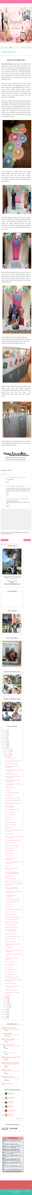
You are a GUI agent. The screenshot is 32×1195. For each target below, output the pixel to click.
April (6, 1002)
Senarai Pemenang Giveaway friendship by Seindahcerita (12, 872)
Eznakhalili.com (8, 1083)
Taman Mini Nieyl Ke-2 (10, 787)
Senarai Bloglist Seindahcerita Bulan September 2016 (13, 770)
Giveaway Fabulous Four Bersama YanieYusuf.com (13, 784)
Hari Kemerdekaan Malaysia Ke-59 (13, 761)
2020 (5, 740)
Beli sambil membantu (10, 933)
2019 (5, 742)
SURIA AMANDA (8, 1033)
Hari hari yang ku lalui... (10, 1028)
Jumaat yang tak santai (9, 1052)
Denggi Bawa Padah (10, 822)
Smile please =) (8, 817)
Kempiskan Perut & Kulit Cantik (12, 798)
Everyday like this (9, 947)
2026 (5, 730)
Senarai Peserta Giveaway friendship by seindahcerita (13, 892)
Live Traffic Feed (12, 1138)
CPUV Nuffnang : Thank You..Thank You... (13, 954)
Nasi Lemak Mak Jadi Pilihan (11, 793)
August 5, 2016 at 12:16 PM (21, 498)
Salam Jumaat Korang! (10, 938)
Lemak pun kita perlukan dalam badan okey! (12, 944)
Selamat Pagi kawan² (10, 964)
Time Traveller (12, 1110)
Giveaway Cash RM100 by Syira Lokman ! (12, 986)
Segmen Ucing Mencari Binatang (13, 881)
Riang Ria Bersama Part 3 (11, 983)
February (7, 1005)
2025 (5, 731)
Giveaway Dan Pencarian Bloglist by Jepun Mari (13, 884)
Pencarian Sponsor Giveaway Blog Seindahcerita (13, 951)
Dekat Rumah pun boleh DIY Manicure (12, 958)
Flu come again (8, 906)
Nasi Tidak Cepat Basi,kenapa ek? (13, 800)
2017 (5, 746)
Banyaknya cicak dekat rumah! (12, 977)
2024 (5, 733)
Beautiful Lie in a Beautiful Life (12, 1057)
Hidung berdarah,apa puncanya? (12, 899)
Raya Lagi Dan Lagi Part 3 (11, 961)
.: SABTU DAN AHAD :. (8, 1040)
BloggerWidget (19, 1118)
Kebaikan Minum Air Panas (11, 919)
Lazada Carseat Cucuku (10, 912)
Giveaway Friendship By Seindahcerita (10, 896)
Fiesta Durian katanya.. (10, 941)
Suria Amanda (11, 1097)
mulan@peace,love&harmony (11, 1063)
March (6, 1004)
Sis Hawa (27, 1191)
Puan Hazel (11, 1114)
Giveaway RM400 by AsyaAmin (12, 901)
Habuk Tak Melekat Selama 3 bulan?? (12, 869)
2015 (5, 1009)
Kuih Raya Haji (8, 819)
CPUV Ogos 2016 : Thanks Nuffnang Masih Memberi (13, 837)
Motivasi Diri (8, 995)
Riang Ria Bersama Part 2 (11, 990)
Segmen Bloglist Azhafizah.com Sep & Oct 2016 (13, 862)
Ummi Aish (11, 1101)
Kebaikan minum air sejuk (11, 927)
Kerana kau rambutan (10, 843)
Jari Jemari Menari (8, 1076)
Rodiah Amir (7, 1069)
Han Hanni (9, 477)
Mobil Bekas (10, 1191)
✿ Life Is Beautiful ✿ (9, 1044)
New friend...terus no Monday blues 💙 (12, 1046)
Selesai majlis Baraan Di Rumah (12, 992)
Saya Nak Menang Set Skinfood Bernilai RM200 (12, 780)
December (7, 749)
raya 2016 (17, 55)
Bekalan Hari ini (8, 827)
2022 (5, 737)
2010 (5, 1018)
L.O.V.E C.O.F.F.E (9, 967)
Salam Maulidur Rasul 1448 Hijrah (11, 1034)
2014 (5, 1011)
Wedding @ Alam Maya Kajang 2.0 (11, 1029)
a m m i (6, 1051)
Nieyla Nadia (16, 1192)
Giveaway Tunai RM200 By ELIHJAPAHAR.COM (11, 930)
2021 (5, 738)
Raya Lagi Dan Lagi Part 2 (11, 969)
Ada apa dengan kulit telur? (11, 848)
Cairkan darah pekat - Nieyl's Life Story (10, 1141)
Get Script (8, 1171)
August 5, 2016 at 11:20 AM (18, 477)
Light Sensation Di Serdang (11, 763)
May (6, 1000)
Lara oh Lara (8, 866)
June (6, 998)
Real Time (12, 1171)
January (7, 1007)
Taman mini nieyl (9, 853)
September (8, 755)
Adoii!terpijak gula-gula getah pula (13, 803)
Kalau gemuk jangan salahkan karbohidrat (12, 766)
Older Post (27, 540)
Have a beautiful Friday (10, 878)
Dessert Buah (7, 1058)
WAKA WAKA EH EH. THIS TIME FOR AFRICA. (11, 1064)
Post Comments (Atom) (13, 544)
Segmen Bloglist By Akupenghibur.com (10, 806)
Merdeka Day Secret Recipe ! (12, 845)
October (7, 753)
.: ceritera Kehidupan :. (10, 1039)
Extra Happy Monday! (10, 924)
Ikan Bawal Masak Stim (10, 914)
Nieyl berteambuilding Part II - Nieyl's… (10, 1144)
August (7, 756)
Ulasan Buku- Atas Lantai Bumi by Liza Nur (11, 1078)
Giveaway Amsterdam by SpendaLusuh (11, 859)
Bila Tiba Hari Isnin (9, 972)
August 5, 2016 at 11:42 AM (17, 486)
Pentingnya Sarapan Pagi (11, 773)
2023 (5, 735)
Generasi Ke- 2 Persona (10, 825)
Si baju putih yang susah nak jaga (13, 936)
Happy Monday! (8, 795)
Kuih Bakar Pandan (9, 834)
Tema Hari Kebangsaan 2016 (12, 809)
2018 (5, 744)
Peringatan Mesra (9, 850)
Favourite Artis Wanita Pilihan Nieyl (13, 909)
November (8, 751)
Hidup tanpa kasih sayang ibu (12, 922)
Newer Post (4, 540)
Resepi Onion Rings (9, 812)
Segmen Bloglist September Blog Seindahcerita (13, 777)
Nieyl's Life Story (6, 1147)
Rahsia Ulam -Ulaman (10, 758)
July (6, 997)
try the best (7, 855)
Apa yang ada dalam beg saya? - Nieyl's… (12, 1151)
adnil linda (10, 1106)
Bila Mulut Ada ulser (9, 876)
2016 (5, 747)
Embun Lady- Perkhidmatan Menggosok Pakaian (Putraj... (12, 888)
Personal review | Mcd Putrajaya (13, 917)
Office (13, 55)
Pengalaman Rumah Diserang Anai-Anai (12, 1071)
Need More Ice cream (10, 814)
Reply (8, 482)
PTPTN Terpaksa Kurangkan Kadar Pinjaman (13, 830)
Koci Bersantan (8, 904)
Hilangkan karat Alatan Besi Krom (13, 840)
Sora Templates (17, 1191)
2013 (5, 1013)
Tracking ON (17, 1171)
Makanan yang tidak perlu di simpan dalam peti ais (13, 980)
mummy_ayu (11, 1093)
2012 (5, 1014)
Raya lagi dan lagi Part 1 (10, 974)
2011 (5, 1016)
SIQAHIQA (9, 486)
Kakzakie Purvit (11, 498)
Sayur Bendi (8, 790)
